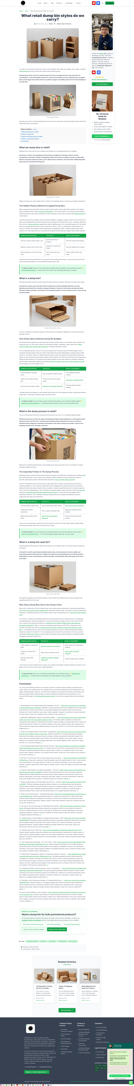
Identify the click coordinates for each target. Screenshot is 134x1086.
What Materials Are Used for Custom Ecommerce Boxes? (89, 988)
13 (22, 629)
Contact (78, 3)
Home (39, 3)
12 (33, 625)
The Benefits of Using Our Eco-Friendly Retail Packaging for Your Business (44, 989)
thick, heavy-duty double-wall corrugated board (33, 610)
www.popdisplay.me (31, 1067)
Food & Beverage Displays (54, 924)
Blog (52, 3)
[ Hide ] (34, 129)
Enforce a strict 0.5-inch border (50, 646)
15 (70, 653)
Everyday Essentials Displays (72, 924)
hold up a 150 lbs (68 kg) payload (64, 479)
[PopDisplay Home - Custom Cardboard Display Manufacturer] (30, 1028)
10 (47, 610)
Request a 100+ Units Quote (57, 929)
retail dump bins (24, 71)
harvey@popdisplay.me (46, 1067)
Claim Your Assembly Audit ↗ (30, 534)
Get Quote (110, 3)
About (45, 3)
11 (22, 614)
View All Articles (66, 1010)
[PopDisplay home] (23, 3)
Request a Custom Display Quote (36, 1072)
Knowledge (69, 3)
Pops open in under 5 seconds (74, 505)
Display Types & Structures (64, 23)
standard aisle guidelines (45, 211)
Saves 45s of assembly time (74, 380)
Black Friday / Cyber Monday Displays (33, 924)
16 (47, 659)
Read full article (40, 1000)
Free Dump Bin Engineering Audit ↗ (45, 696)
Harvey (51, 23)
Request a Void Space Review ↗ (30, 403)
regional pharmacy (33, 224)
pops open (82, 490)
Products (58, 3)
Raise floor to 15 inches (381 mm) (52, 386)
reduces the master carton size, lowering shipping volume (67, 361)
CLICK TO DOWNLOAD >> (102, 136)
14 (59, 645)
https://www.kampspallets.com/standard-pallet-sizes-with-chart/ (62, 830)
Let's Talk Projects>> (102, 84)
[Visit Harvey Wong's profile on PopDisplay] (102, 32)
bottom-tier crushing (33, 634)
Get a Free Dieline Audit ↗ (28, 270)
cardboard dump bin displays (31, 920)
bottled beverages (79, 213)
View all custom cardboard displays (34, 929)
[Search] (102, 3)
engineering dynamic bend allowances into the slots (42, 492)
